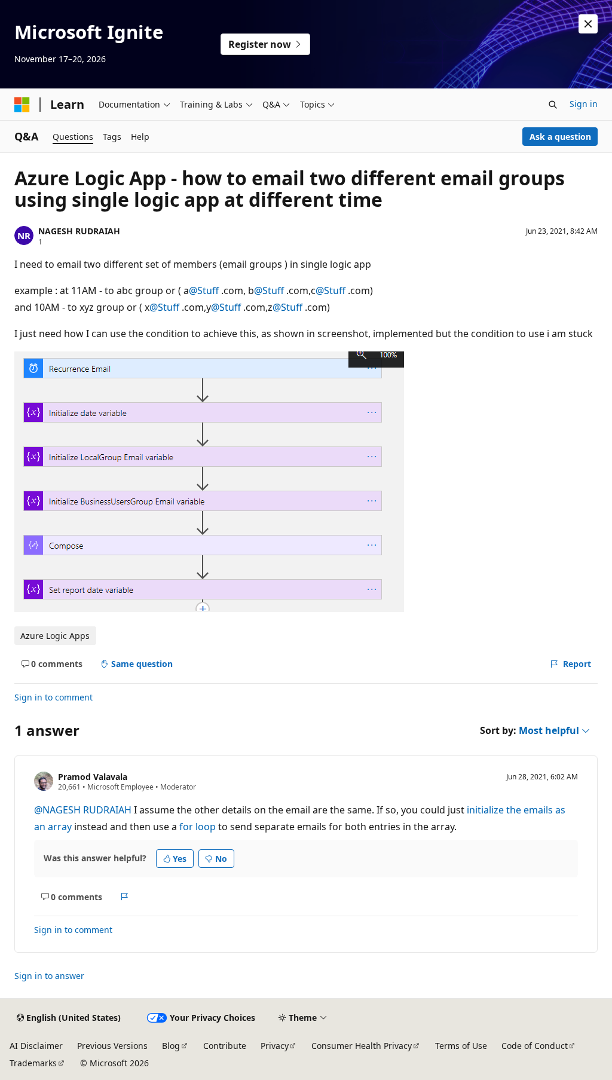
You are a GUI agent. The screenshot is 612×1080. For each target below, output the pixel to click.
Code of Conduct (534, 1045)
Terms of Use (461, 1045)
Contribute (224, 1045)
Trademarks (33, 1063)
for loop (197, 826)
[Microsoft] (22, 104)
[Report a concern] (124, 896)
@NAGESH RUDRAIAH (84, 809)
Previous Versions (112, 1045)
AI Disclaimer (36, 1045)
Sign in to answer (49, 975)
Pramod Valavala (92, 776)
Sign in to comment (53, 697)
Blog (171, 1045)
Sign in (584, 103)
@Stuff (205, 290)
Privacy (275, 1045)
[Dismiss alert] (588, 23)
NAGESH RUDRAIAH (79, 231)
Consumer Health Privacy (361, 1045)
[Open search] (553, 104)
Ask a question (560, 136)
